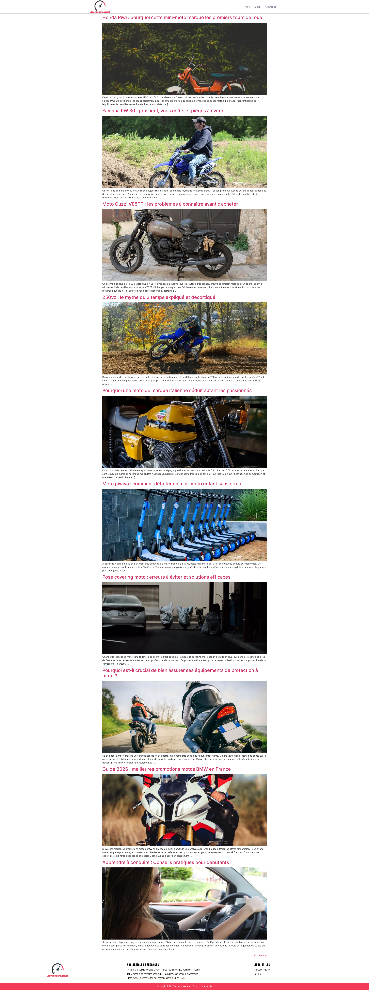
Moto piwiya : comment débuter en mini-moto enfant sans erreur (172, 483)
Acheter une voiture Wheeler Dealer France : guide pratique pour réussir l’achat (163, 969)
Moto (257, 6)
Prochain (260, 955)
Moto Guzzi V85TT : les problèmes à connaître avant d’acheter (170, 204)
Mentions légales (262, 969)
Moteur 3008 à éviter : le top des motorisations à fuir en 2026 (155, 978)
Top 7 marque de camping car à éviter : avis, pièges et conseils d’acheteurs (162, 974)
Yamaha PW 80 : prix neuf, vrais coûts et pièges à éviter (162, 110)
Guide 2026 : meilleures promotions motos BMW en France (166, 769)
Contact (257, 974)
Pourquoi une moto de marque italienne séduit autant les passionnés (177, 390)
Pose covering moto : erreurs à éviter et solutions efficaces (166, 577)
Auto (247, 6)
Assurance (270, 6)
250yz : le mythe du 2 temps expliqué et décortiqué (158, 297)
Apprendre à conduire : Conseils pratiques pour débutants (165, 862)
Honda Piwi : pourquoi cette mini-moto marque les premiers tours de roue (182, 17)
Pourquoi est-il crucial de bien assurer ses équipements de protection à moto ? (180, 673)
